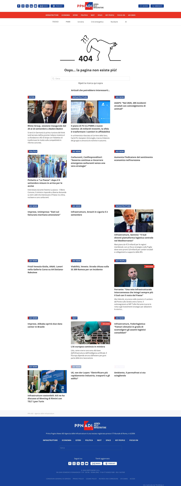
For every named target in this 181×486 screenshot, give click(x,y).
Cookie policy (91, 479)
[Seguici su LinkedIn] (31, 6)
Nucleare (114, 22)
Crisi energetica (97, 22)
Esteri (75, 15)
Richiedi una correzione (108, 479)
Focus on (121, 15)
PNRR (68, 22)
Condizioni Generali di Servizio (58, 479)
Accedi (145, 6)
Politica (84, 15)
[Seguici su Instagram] (23, 6)
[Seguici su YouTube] (35, 6)
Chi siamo (124, 479)
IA (126, 22)
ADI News (131, 15)
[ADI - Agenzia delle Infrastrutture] (90, 425)
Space (100, 15)
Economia (66, 15)
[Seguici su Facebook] (18, 6)
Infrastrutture (52, 15)
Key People (109, 15)
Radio (45, 6)
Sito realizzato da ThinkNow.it (153, 485)
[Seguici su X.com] (27, 6)
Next (93, 15)
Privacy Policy (78, 479)
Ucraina (81, 22)
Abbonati (158, 6)
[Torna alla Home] (90, 6)
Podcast (58, 6)
